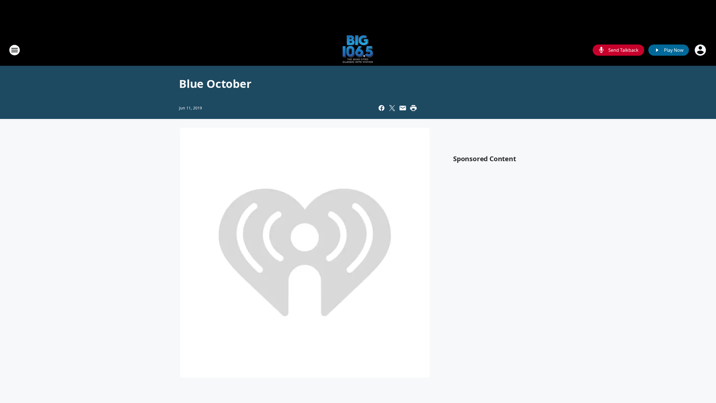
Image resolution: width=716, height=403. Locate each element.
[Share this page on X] (392, 108)
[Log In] (701, 50)
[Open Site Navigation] (14, 50)
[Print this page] (413, 108)
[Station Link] (358, 50)
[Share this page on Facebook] (381, 108)
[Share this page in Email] (403, 108)
